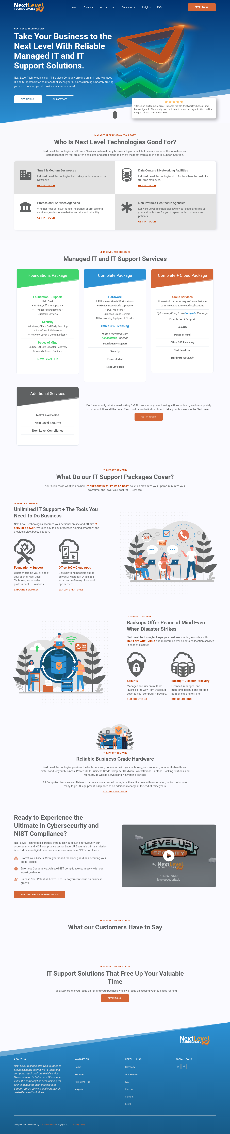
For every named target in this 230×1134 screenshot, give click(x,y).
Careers (129, 1089)
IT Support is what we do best (108, 486)
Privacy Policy (79, 1125)
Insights (146, 7)
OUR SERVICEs (60, 99)
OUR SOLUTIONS (137, 699)
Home (74, 7)
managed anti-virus (141, 641)
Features (88, 7)
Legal (128, 1104)
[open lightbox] (169, 856)
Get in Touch (46, 185)
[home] (29, 7)
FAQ (159, 7)
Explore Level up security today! (39, 894)
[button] (129, 7)
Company (130, 1067)
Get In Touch (202, 7)
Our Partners (132, 1074)
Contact (129, 1096)
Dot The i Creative (48, 1125)
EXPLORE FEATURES (26, 589)
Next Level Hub (107, 7)
